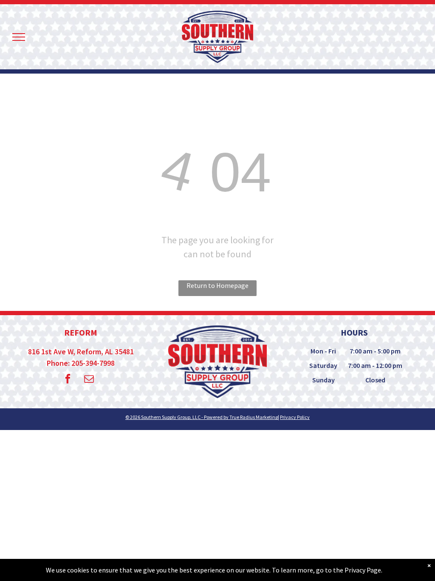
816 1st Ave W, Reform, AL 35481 (81, 351)
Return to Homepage (217, 285)
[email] (89, 379)
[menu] (19, 37)
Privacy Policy (295, 417)
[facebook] (67, 379)
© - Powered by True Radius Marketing (201, 417)
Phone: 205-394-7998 (81, 363)
